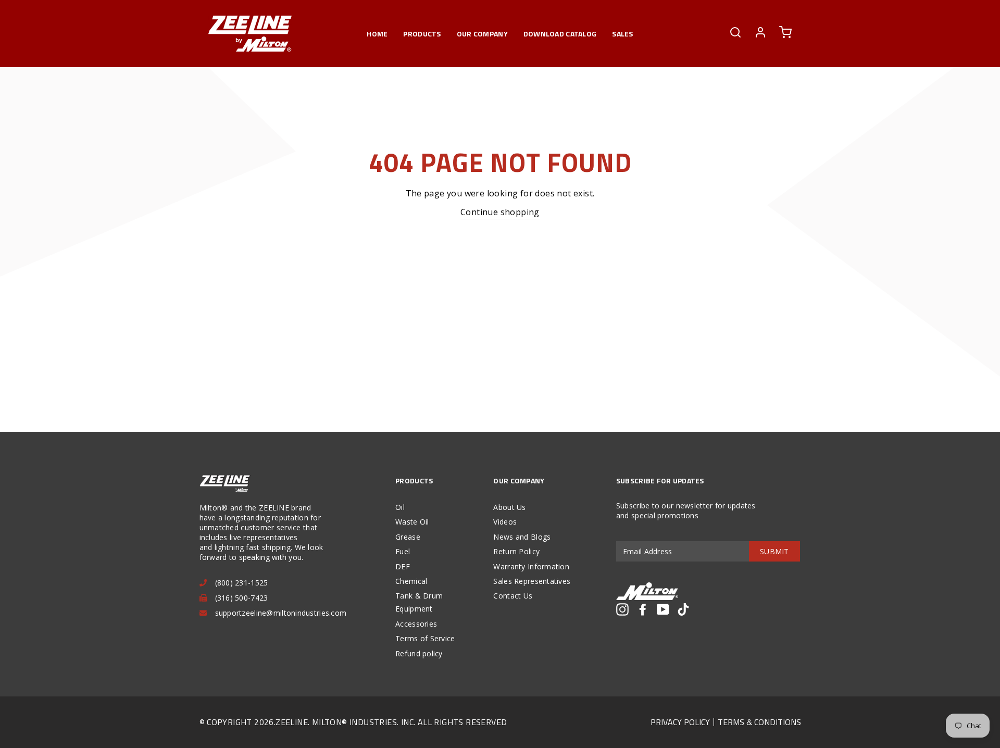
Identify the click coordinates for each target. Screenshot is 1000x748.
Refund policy (419, 653)
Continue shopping (500, 212)
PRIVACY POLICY (680, 722)
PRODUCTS (422, 33)
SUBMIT (774, 551)
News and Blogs (522, 537)
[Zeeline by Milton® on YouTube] (663, 609)
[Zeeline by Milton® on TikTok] (683, 609)
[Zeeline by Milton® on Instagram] (622, 609)
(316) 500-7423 (241, 598)
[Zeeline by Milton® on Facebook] (642, 609)
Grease (407, 537)
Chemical (411, 581)
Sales (622, 33)
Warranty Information (531, 566)
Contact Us (512, 596)
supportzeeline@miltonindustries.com (281, 613)
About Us (509, 507)
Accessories (416, 624)
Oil (400, 507)
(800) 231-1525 (241, 583)
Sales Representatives (531, 581)
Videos (505, 522)
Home (377, 33)
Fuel (402, 551)
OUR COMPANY (482, 33)
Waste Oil (412, 522)
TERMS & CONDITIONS (759, 722)
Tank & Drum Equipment (419, 602)
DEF (402, 566)
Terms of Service (425, 638)
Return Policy (516, 551)
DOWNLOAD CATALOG (559, 33)
